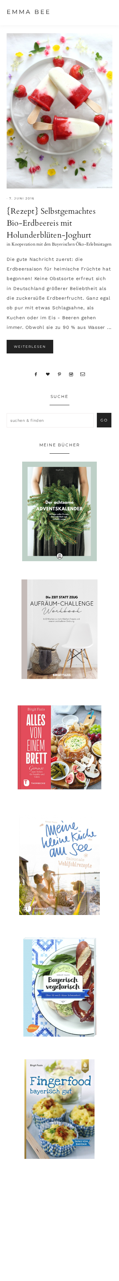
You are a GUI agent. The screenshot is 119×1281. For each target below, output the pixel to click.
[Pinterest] (59, 374)
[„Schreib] (83, 374)
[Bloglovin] (48, 374)
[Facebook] (36, 374)
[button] (106, 11)
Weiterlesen (30, 346)
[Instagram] (71, 374)
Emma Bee (29, 12)
